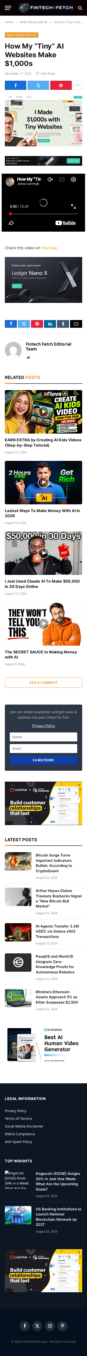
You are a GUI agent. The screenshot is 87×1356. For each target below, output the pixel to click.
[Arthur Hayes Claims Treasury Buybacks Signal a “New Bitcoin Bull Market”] (18, 897)
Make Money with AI (21, 35)
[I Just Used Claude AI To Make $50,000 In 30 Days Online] (43, 553)
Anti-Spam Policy (18, 1141)
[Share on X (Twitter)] (38, 85)
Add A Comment (43, 682)
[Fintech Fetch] (45, 8)
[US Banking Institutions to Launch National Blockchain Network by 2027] (18, 1215)
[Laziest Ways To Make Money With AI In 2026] (43, 482)
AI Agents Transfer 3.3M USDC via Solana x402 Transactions (57, 931)
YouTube (49, 247)
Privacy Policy (43, 725)
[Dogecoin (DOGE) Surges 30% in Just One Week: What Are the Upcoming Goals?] (18, 1179)
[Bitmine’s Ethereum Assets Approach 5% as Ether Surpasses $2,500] (18, 998)
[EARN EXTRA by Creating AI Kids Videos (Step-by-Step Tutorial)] (43, 412)
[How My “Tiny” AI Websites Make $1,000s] (43, 121)
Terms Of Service (18, 1118)
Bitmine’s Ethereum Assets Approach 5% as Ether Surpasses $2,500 (57, 997)
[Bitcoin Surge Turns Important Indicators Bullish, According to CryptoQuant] (18, 861)
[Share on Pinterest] (61, 85)
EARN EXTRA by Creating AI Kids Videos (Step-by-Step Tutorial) (43, 442)
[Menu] (8, 7)
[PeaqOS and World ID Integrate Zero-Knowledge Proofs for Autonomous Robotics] (18, 962)
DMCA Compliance (20, 1134)
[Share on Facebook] (15, 85)
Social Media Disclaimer (24, 1126)
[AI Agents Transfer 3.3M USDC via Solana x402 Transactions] (18, 932)
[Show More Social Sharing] (77, 85)
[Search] (79, 7)
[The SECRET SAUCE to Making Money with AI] (43, 624)
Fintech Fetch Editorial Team (48, 347)
